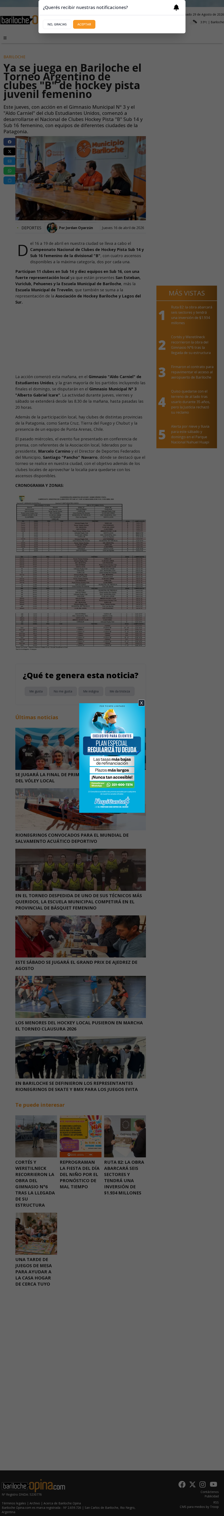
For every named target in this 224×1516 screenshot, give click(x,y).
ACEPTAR (84, 24)
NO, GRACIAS (57, 24)
